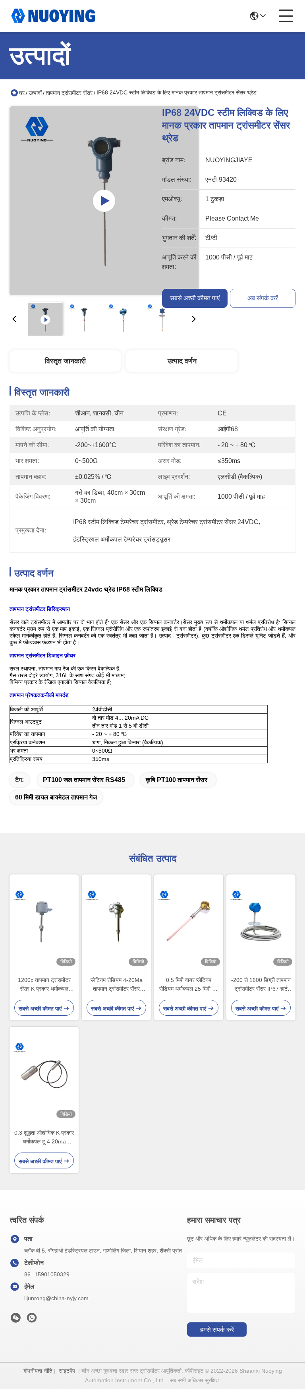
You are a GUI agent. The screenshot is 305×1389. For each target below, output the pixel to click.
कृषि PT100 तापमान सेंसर (176, 779)
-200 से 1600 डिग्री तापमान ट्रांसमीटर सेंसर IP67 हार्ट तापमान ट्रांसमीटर (261, 985)
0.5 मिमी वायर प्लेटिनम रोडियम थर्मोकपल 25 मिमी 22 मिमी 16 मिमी (188, 985)
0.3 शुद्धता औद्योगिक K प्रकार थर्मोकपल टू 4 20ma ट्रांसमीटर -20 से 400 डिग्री (44, 1138)
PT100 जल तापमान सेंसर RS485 (84, 779)
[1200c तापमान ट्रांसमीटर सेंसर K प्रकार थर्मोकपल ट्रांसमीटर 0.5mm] (44, 921)
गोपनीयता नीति (37, 1371)
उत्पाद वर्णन (182, 361)
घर (22, 93)
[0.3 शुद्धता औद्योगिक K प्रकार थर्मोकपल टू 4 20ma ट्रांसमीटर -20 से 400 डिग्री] (44, 1074)
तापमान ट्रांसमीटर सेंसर (69, 93)
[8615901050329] (31, 1320)
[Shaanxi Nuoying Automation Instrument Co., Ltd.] (53, 16)
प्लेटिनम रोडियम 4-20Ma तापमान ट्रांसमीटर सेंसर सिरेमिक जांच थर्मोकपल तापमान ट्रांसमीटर (117, 985)
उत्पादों (35, 93)
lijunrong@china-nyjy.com (56, 1298)
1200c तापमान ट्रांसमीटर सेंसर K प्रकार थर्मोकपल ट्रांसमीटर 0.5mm (44, 985)
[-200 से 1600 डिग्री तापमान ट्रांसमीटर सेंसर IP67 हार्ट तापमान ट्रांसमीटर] (260, 921)
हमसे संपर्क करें (217, 1329)
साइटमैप (67, 1371)
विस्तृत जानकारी (65, 361)
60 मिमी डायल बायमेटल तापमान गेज (56, 797)
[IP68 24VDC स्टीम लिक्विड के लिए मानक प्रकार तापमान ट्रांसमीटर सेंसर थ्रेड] (104, 200)
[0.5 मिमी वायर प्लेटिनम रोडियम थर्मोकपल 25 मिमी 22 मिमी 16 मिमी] (188, 921)
